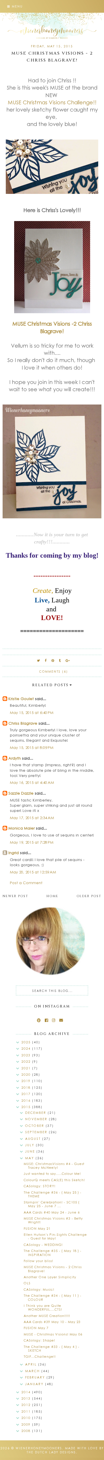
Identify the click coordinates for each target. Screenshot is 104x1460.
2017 (26, 1094)
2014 (26, 1392)
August (33, 1138)
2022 (26, 1061)
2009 (26, 1424)
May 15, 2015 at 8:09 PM (31, 747)
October (35, 1125)
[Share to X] (38, 660)
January (35, 1384)
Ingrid (13, 852)
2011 (26, 1411)
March (33, 1371)
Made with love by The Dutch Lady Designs (65, 1450)
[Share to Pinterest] (53, 660)
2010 (26, 1418)
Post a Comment (26, 882)
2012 (26, 1405)
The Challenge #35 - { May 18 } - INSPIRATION (52, 1252)
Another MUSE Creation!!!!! (47, 1316)
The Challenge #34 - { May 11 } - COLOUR (52, 1297)
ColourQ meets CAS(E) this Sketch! (54, 1180)
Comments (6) (53, 671)
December (36, 1112)
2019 (26, 1081)
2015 (26, 1107)
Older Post (89, 896)
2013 (26, 1398)
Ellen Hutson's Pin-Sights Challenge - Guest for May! (55, 1236)
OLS (27, 1283)
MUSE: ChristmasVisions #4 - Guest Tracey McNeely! (54, 1166)
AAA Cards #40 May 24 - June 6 (52, 1212)
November (37, 1119)
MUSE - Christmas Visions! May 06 (53, 1334)
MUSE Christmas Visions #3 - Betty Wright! (53, 1220)
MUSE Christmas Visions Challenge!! (52, 102)
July (30, 1145)
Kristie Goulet (21, 698)
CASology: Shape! (39, 1340)
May (30, 1158)
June (30, 1151)
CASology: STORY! (39, 1186)
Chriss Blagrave (22, 723)
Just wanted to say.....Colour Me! (52, 1173)
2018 (26, 1087)
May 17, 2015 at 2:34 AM (32, 817)
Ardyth (14, 758)
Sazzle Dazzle (21, 793)
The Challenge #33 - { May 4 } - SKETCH (51, 1348)
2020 (26, 1074)
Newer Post (15, 896)
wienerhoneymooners (39, 1448)
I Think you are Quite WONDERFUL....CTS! (43, 1307)
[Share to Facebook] (46, 660)
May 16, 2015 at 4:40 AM (32, 782)
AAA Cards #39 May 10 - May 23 (52, 1322)
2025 (26, 1042)
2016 (26, 1100)
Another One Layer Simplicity (50, 1277)
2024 (26, 1048)
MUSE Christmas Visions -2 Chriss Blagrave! (52, 327)
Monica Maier (21, 828)
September (37, 1132)
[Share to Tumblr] (60, 660)
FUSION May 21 (37, 1228)
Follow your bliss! (38, 1261)
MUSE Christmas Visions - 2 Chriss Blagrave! (53, 1269)
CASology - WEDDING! (43, 1244)
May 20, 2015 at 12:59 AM (33, 872)
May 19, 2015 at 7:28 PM (31, 842)
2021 (26, 1068)
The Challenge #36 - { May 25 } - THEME (52, 1194)
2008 (26, 1431)
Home (52, 896)
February (36, 1377)
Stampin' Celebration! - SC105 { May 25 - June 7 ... (51, 1204)
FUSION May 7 (36, 1328)
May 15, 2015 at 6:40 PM (31, 712)
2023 (26, 1055)
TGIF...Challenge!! (40, 1356)
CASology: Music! (39, 1289)
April (31, 1364)
